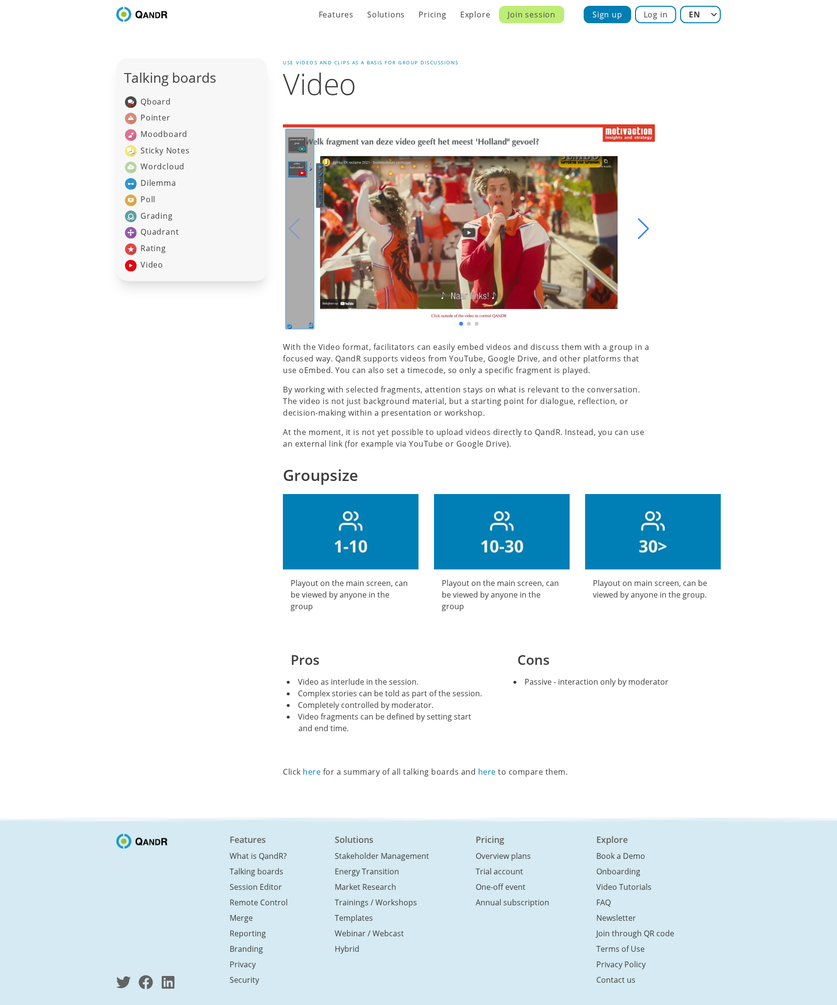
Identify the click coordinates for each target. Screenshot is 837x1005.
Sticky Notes (165, 150)
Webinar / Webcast (369, 933)
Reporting (248, 933)
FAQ (603, 902)
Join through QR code (635, 933)
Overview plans (503, 856)
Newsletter (616, 918)
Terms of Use (620, 949)
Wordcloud (162, 166)
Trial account (499, 871)
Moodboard (163, 134)
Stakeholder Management (382, 856)
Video (151, 264)
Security (244, 980)
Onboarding (618, 871)
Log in (656, 14)
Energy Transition (367, 871)
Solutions (386, 14)
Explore (475, 14)
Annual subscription (512, 902)
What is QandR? (258, 856)
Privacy (243, 964)
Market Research (365, 887)
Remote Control (259, 902)
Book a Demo (620, 856)
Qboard (155, 101)
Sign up (607, 14)
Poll (147, 199)
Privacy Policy (621, 964)
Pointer (155, 117)
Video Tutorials (623, 887)
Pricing (432, 14)
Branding (246, 949)
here (312, 771)
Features (336, 14)
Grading (156, 215)
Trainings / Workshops (376, 902)
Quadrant (159, 231)
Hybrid (347, 949)
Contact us (616, 980)
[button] (643, 229)
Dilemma (158, 183)
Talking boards (256, 871)
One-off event (501, 887)
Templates (354, 918)
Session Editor (256, 887)
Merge (241, 918)
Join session (532, 14)
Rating (153, 248)
